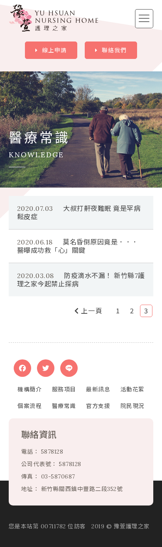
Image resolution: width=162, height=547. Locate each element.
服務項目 (64, 389)
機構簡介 (29, 389)
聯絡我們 (114, 50)
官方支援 (98, 406)
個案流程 (29, 406)
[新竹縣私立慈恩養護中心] (53, 18)
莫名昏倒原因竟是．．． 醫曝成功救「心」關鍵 (81, 246)
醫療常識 (64, 406)
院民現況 (132, 406)
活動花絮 (132, 389)
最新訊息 (98, 389)
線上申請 (54, 50)
